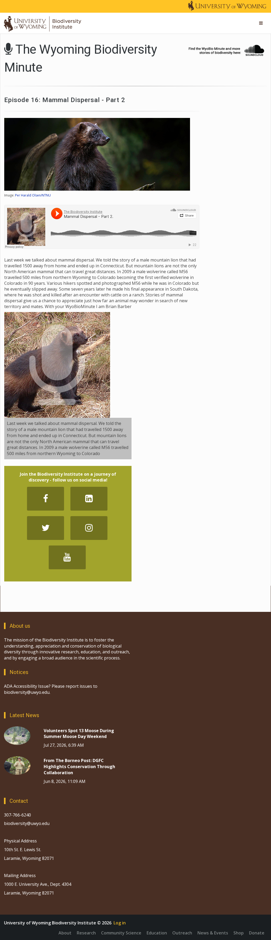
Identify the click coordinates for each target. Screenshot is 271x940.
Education (157, 933)
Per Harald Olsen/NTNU (33, 195)
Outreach (182, 933)
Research (86, 933)
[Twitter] (45, 528)
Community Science (121, 933)
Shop (238, 933)
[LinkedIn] (88, 499)
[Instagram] (88, 528)
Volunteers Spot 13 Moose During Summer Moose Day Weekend (79, 734)
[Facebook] (45, 499)
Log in (120, 923)
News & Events (212, 933)
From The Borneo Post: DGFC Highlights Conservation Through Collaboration (79, 767)
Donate (256, 933)
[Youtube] (67, 557)
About (64, 933)
